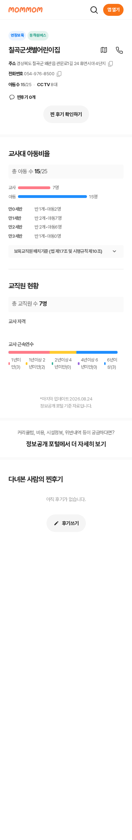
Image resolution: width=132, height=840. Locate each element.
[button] (104, 50)
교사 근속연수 (20, 344)
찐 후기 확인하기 (66, 114)
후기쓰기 (70, 523)
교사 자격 (16, 321)
